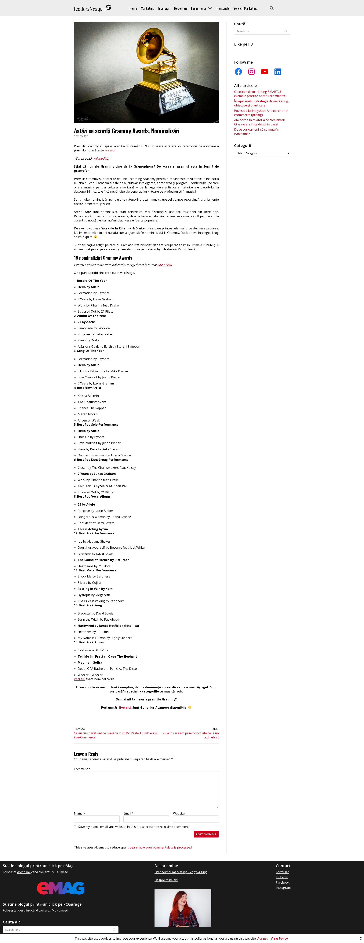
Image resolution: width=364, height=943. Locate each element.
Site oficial (164, 265)
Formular (282, 872)
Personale (223, 8)
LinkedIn (282, 877)
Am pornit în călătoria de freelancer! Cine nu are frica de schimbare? (259, 122)
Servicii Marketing (245, 8)
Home (133, 8)
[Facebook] (238, 71)
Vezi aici (79, 679)
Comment (82, 769)
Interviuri (164, 8)
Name (79, 813)
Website (179, 813)
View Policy (279, 938)
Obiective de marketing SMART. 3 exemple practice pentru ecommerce (260, 94)
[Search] (272, 8)
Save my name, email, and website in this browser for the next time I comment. (133, 827)
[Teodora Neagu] (92, 8)
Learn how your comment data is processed (161, 847)
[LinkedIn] (277, 71)
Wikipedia (100, 158)
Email (128, 813)
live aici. (109, 150)
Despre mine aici (166, 880)
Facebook (282, 882)
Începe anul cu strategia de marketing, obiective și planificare (261, 103)
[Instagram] (251, 71)
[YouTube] (264, 71)
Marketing (148, 8)
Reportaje (180, 8)
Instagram (283, 887)
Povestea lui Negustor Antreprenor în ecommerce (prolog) (261, 113)
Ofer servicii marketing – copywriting (181, 872)
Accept (262, 938)
